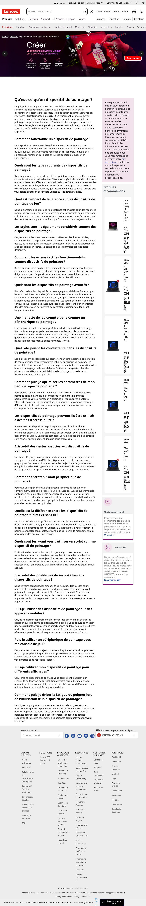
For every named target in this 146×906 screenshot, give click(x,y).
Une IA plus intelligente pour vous (62, 762)
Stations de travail (62, 797)
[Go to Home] (11, 11)
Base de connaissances (81, 877)
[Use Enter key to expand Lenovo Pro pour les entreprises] (102, 3)
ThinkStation (117, 804)
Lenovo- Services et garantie (62, 821)
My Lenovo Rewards (80, 803)
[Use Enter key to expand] (129, 12)
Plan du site (84, 892)
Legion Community (81, 777)
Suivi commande (99, 773)
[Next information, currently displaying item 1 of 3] (141, 54)
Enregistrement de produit (81, 796)
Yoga (114, 778)
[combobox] (54, 11)
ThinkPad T (116, 757)
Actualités (26, 767)
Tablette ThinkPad (116, 768)
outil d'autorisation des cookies (53, 892)
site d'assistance (115, 160)
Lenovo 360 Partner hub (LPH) (45, 760)
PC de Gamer (63, 778)
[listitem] (118, 225)
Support (97, 767)
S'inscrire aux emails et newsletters (81, 786)
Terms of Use (72, 892)
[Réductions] (14, 27)
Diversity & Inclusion (26, 817)
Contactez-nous (98, 761)
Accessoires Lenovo (63, 812)
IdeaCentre (116, 795)
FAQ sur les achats (98, 789)
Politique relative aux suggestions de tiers (106, 892)
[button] (136, 2)
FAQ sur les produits (98, 781)
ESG (23, 823)
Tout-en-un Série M (116, 784)
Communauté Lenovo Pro (82, 769)
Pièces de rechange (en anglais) (63, 832)
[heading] (127, 212)
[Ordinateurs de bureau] (52, 27)
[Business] (106, 19)
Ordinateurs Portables (63, 772)
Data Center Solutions (63, 804)
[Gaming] (132, 19)
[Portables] (26, 27)
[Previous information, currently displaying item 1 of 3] (5, 54)
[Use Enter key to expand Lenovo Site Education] (130, 3)
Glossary (14, 36)
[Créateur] (145, 19)
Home (5, 36)
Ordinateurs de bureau (63, 789)
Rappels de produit (62, 841)
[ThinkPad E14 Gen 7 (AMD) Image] (113, 465)
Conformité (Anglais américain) (27, 789)
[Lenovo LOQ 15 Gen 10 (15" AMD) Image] (113, 226)
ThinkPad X (116, 761)
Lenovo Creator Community (81, 760)
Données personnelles (30, 892)
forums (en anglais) (80, 811)
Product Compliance (81, 842)
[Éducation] (120, 19)
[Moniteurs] (86, 27)
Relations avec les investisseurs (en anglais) (28, 777)
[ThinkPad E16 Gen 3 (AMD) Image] (113, 286)
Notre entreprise (26, 761)
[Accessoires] (113, 27)
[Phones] (135, 27)
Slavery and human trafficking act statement (73, 896)
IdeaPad (115, 774)
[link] (143, 3)
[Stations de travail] (73, 27)
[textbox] (117, 735)
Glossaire (80, 869)
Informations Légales (27, 798)
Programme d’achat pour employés (81, 862)
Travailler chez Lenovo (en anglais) (28, 807)
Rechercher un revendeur (81, 834)
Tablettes (62, 783)
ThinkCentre (117, 790)
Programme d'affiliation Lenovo (81, 851)
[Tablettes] (98, 27)
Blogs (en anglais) (80, 819)
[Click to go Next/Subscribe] (59, 735)
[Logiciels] (124, 27)
